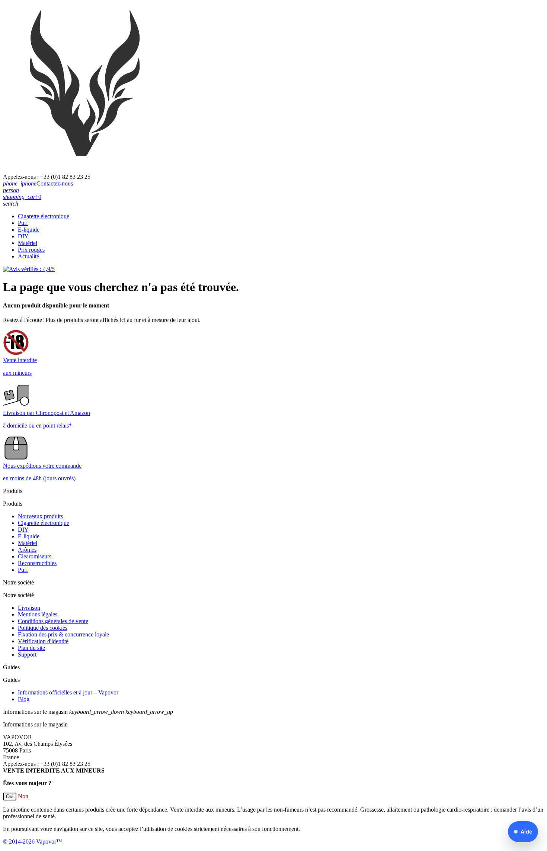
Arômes (27, 550)
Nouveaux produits (40, 516)
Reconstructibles (37, 563)
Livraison (29, 608)
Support (27, 654)
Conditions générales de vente (53, 621)
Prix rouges (31, 249)
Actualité (28, 256)
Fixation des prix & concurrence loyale (63, 634)
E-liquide (28, 229)
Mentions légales (37, 614)
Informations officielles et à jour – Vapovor (68, 692)
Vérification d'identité (43, 641)
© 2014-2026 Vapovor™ (32, 841)
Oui (9, 796)
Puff (23, 223)
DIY (23, 236)
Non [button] (23, 796)
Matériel (27, 243)
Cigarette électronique (43, 216)
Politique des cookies (42, 628)
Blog (23, 699)
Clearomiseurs (34, 556)
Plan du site (31, 648)
